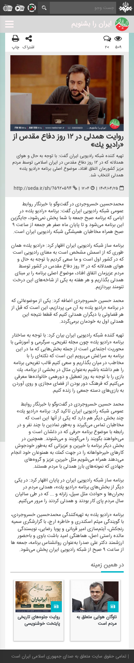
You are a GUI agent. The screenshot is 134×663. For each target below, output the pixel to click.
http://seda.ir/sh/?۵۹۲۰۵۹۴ (42, 188)
